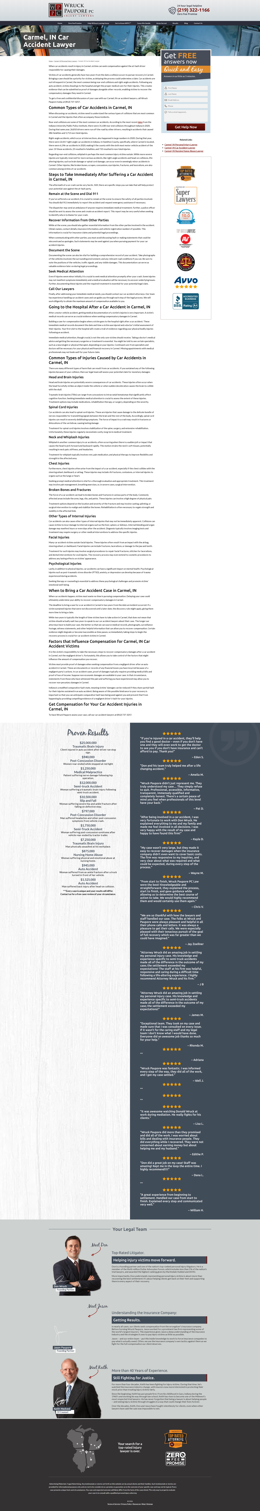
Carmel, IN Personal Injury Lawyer (65, 61)
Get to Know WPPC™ (123, 23)
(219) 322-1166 (193, 10)
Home (60, 23)
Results (175, 23)
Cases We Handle (143, 23)
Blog (186, 23)
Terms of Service (113, 1504)
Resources (137, 1504)
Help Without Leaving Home (98, 23)
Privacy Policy (126, 1504)
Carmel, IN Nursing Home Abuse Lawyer (184, 151)
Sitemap (149, 1504)
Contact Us (198, 23)
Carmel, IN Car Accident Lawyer (180, 147)
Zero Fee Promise (75, 23)
